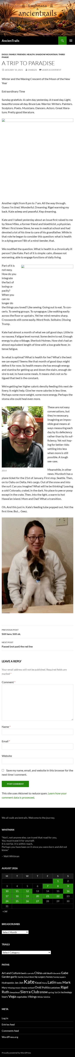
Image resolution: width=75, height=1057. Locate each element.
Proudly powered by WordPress (16, 1052)
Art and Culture (11, 973)
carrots (30, 973)
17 (7, 896)
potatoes (55, 987)
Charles (32, 70)
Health (31, 54)
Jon (21, 982)
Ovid (38, 987)
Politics (46, 987)
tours (5, 996)
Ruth (5, 992)
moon (18, 987)
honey (49, 976)
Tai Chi (57, 992)
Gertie (21, 977)
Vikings (32, 996)
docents (57, 973)
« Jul (5, 911)
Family (12, 54)
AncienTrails (10, 41)
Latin (52, 982)
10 (7, 891)
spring (51, 992)
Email (6, 741)
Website (7, 755)
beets (24, 973)
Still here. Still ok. (11, 632)
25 (17, 901)
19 (27, 896)
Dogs (5, 54)
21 (47, 896)
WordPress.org (10, 1036)
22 (58, 896)
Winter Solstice (43, 997)
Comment (8, 682)
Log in (5, 1018)
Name (6, 726)
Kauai (38, 982)
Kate (29, 982)
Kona (44, 983)
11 (17, 891)
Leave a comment (51, 70)
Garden (6, 976)
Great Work (29, 977)
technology (66, 992)
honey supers (59, 977)
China (38, 973)
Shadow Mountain (47, 54)
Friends (21, 54)
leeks (59, 982)
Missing (11, 987)
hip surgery (40, 976)
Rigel (64, 987)
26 (27, 901)
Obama (24, 988)
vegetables (21, 996)
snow (44, 992)
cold (44, 973)
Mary (4, 987)
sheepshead (15, 992)
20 (37, 896)
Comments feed (10, 1030)
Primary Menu (71, 40)
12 (27, 891)
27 (37, 901)
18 (17, 896)
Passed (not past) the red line (17, 644)
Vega (12, 996)
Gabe (64, 973)
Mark (66, 982)
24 (7, 901)
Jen (16, 982)
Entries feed (8, 1024)
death (50, 973)
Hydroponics (8, 982)
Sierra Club (29, 991)
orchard (31, 988)
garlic (14, 976)
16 (68, 891)
